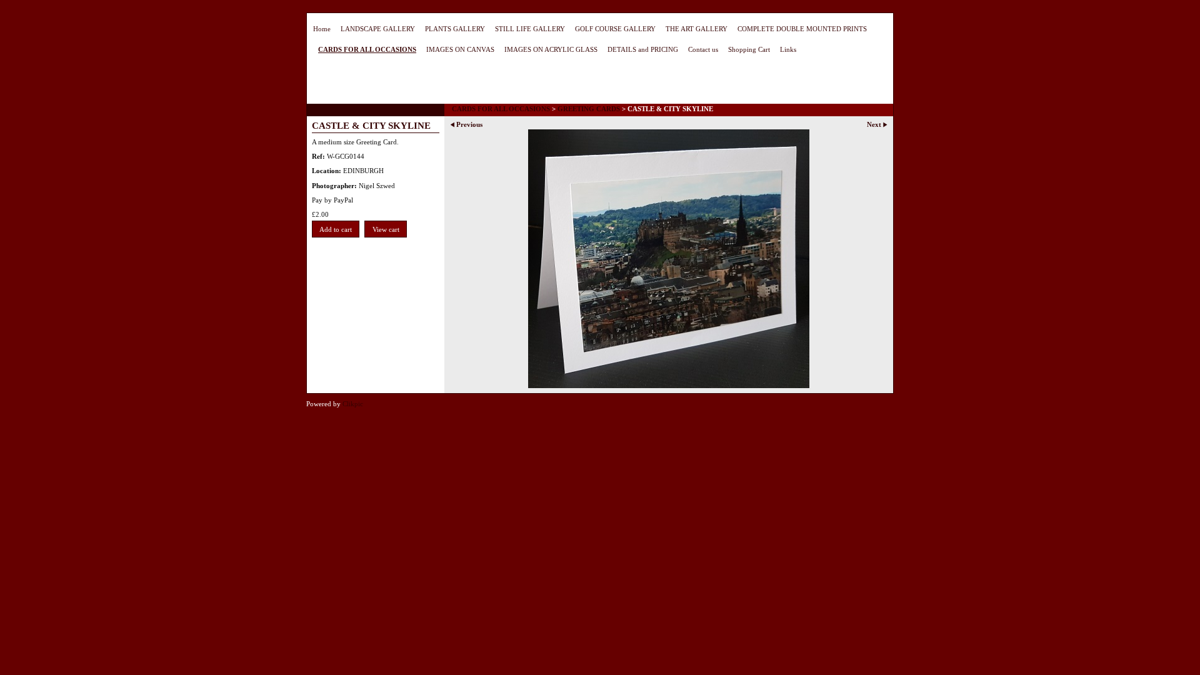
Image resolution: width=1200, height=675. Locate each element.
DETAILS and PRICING (643, 49)
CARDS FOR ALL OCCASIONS (367, 49)
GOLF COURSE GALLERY (615, 28)
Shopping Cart (749, 49)
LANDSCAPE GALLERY (378, 28)
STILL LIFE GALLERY (530, 28)
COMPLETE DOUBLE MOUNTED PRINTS (802, 28)
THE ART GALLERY (697, 28)
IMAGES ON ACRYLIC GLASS (551, 49)
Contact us (703, 49)
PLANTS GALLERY (455, 28)
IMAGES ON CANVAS (460, 49)
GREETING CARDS (589, 108)
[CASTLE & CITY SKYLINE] (668, 258)
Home (322, 28)
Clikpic (352, 404)
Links (788, 49)
